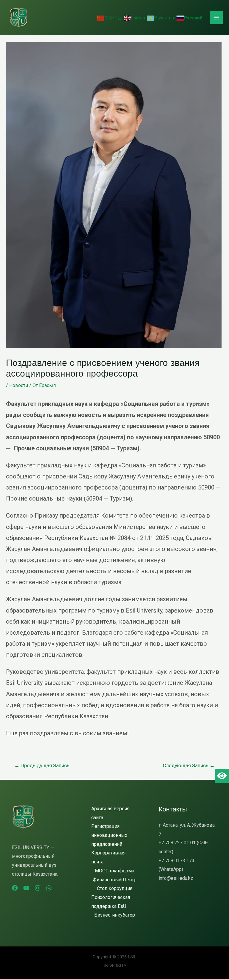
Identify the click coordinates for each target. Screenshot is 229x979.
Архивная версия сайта (110, 813)
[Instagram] (38, 888)
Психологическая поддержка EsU (110, 901)
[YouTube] (26, 888)
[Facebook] (15, 888)
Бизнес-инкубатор (114, 915)
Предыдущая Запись (41, 765)
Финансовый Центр (115, 880)
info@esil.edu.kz (176, 878)
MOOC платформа (114, 871)
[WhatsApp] (49, 888)
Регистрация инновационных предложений (109, 835)
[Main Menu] (216, 17)
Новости (18, 385)
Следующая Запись (189, 765)
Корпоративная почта (108, 857)
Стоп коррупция (114, 888)
